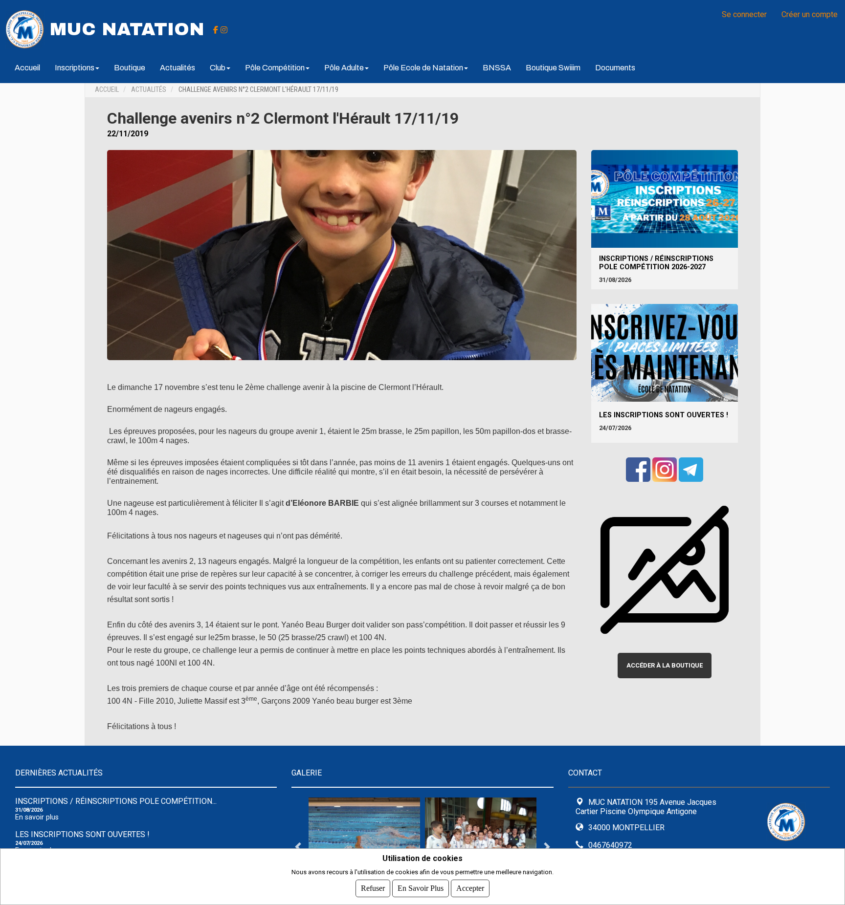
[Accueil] (25, 28)
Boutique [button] (129, 68)
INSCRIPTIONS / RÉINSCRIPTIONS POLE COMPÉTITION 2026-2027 (656, 263)
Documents (615, 68)
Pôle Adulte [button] (344, 68)
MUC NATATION (127, 29)
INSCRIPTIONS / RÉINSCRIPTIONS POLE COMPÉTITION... (116, 801)
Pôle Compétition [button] (275, 68)
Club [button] (217, 68)
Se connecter (744, 14)
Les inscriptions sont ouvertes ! (663, 415)
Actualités (177, 68)
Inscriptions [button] (74, 68)
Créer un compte (809, 14)
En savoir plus (37, 817)
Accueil (27, 68)
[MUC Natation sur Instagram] (224, 29)
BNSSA (497, 68)
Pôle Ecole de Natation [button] (423, 68)
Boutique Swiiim (553, 68)
